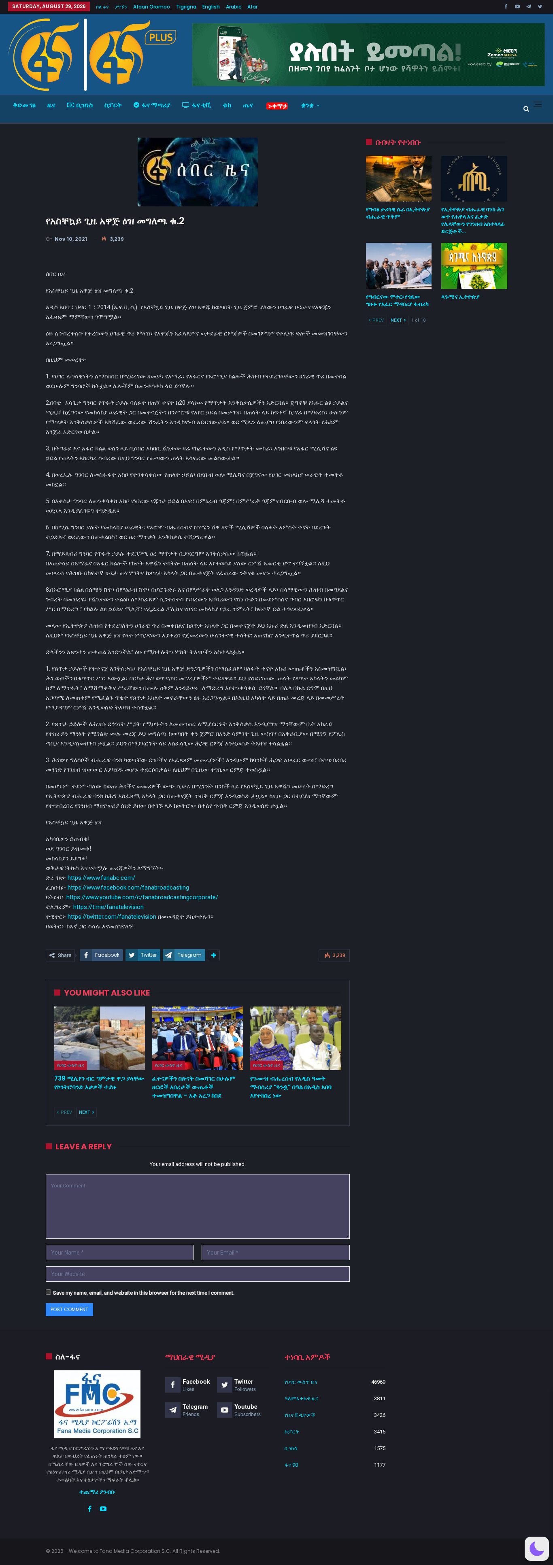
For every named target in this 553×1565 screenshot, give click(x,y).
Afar (252, 6)
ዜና (51, 105)
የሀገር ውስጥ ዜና (70, 1065)
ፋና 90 (291, 1465)
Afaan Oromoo (151, 6)
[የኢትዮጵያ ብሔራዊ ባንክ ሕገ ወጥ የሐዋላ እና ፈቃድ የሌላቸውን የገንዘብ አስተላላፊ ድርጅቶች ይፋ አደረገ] (474, 179)
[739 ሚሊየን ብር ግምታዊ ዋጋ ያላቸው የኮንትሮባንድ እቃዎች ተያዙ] (99, 1038)
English (211, 6)
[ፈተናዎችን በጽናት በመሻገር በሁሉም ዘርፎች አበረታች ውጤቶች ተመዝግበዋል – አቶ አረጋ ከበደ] (197, 1038)
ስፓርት (113, 105)
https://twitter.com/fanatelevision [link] (112, 916)
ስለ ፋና (102, 6)
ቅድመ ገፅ (24, 105)
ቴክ (227, 105)
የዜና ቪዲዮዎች (300, 1415)
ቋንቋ (307, 105)
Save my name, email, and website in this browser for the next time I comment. (143, 1293)
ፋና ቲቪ (201, 105)
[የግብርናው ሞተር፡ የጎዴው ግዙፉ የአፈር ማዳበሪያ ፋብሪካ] (399, 266)
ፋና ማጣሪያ (156, 105)
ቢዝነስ (85, 105)
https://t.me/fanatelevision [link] (108, 907)
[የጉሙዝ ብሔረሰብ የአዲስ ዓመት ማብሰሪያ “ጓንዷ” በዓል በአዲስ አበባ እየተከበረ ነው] (295, 1038)
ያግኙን (121, 6)
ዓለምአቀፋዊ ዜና (301, 1398)
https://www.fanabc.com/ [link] (101, 877)
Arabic (233, 6)
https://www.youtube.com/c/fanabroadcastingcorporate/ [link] (142, 897)
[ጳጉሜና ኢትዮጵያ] (474, 266)
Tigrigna (186, 6)
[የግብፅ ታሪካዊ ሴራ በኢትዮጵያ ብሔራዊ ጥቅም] (399, 179)
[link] (128, 887)
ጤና (248, 105)
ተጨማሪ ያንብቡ (97, 1492)
